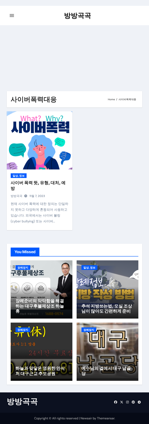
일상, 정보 (19, 175)
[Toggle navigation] (12, 15)
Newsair (86, 418)
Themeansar (105, 418)
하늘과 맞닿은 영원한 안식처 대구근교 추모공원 (40, 371)
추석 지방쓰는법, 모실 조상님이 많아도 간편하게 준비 (106, 308)
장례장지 (22, 267)
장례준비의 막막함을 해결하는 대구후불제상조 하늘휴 (40, 305)
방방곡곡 (77, 15)
